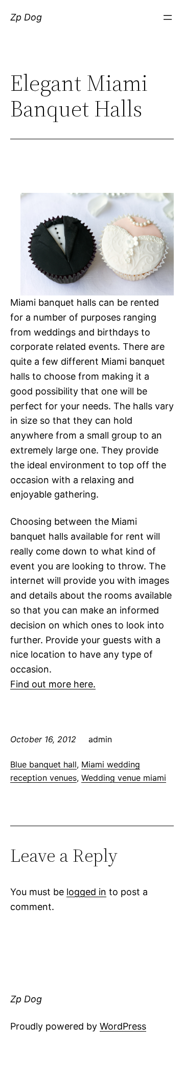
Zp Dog (26, 17)
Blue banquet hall (43, 764)
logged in (86, 891)
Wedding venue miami (123, 778)
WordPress (123, 1026)
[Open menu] (168, 17)
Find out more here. (53, 684)
